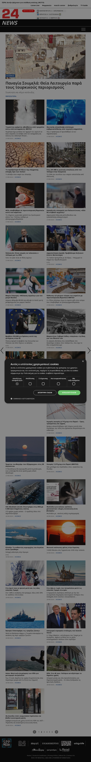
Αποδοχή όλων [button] (69, 392)
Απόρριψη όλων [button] (45, 392)
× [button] (83, 361)
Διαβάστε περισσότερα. (55, 373)
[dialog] (45, 381)
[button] (22, 398)
